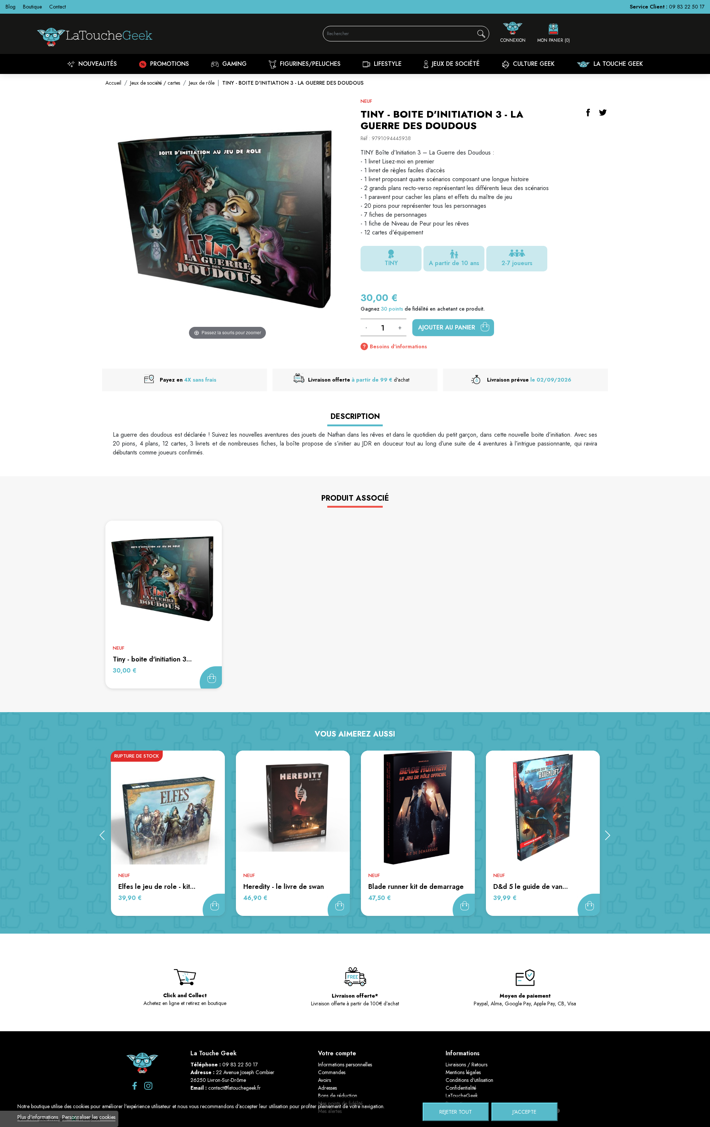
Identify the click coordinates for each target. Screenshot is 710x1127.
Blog (11, 6)
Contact (57, 6)
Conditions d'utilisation (469, 1080)
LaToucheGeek (462, 1095)
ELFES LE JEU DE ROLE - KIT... (157, 886)
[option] (167, 833)
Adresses (327, 1088)
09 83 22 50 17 (686, 6)
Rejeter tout (455, 1112)
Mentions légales (463, 1072)
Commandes (331, 1072)
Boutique (32, 6)
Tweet (602, 112)
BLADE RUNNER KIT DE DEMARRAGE (416, 886)
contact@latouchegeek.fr (234, 1088)
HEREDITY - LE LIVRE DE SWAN (283, 886)
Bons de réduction (337, 1095)
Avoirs (324, 1080)
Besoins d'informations (398, 346)
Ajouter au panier (447, 327)
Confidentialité (461, 1088)
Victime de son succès (214, 905)
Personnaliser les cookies (88, 1117)
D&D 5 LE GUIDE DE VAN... (530, 886)
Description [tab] (355, 416)
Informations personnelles (345, 1064)
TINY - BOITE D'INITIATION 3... (152, 659)
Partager (588, 112)
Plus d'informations (38, 1117)
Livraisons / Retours (466, 1064)
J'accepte (524, 1112)
